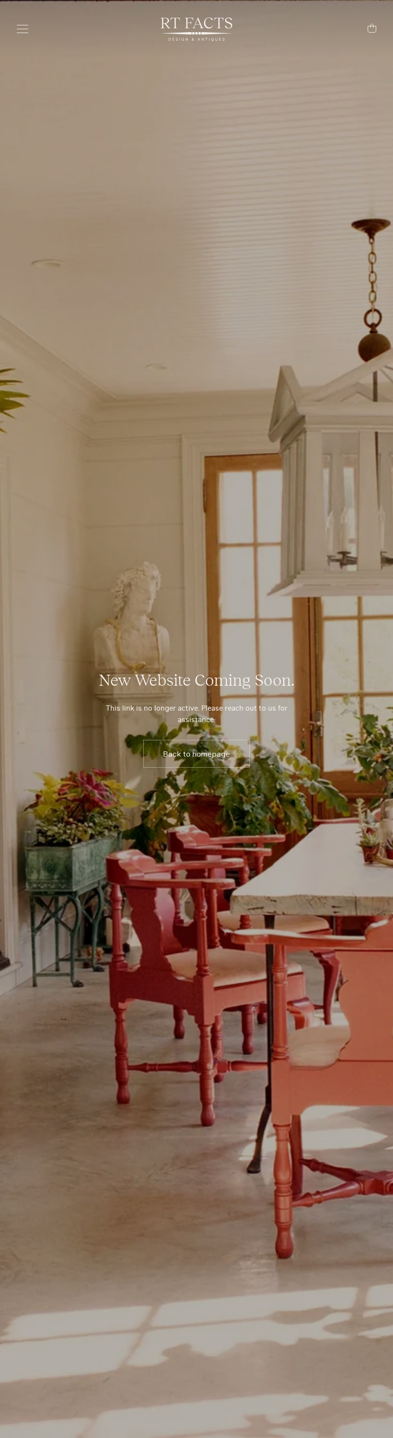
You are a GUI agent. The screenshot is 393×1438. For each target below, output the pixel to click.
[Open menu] (27, 29)
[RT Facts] (196, 29)
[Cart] (365, 29)
